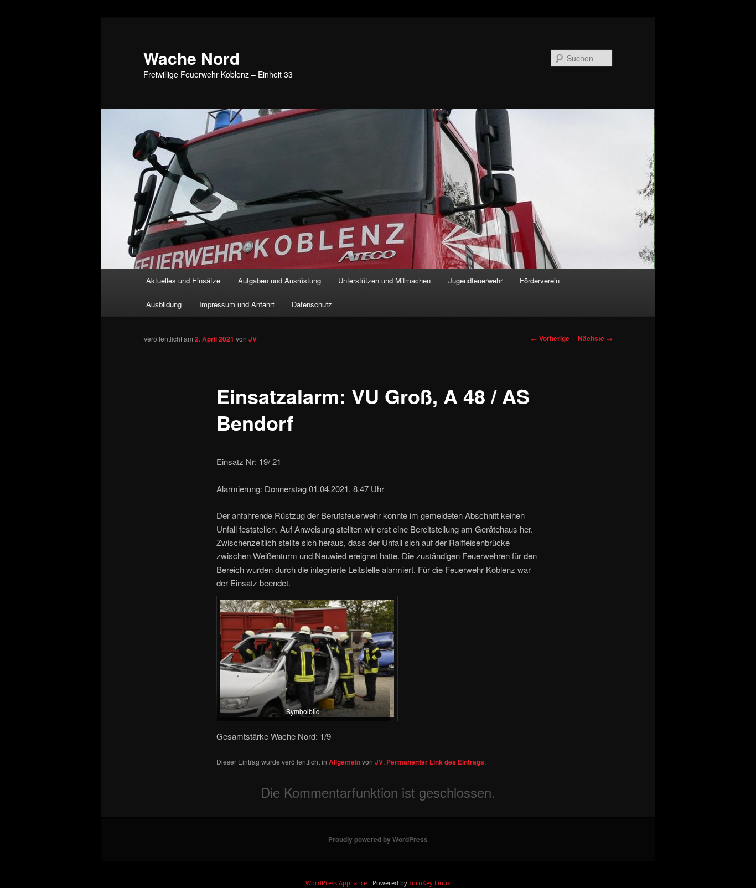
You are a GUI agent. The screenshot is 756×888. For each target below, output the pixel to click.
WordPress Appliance (336, 883)
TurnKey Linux (430, 883)
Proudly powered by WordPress (378, 839)
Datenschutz (312, 304)
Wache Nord (191, 58)
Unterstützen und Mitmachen (384, 280)
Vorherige (550, 338)
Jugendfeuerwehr (475, 280)
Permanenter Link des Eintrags (435, 762)
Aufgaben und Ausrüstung (279, 280)
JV (252, 339)
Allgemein (344, 762)
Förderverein (540, 280)
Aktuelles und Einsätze (183, 280)
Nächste (595, 338)
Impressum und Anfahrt (237, 304)
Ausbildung (164, 304)
